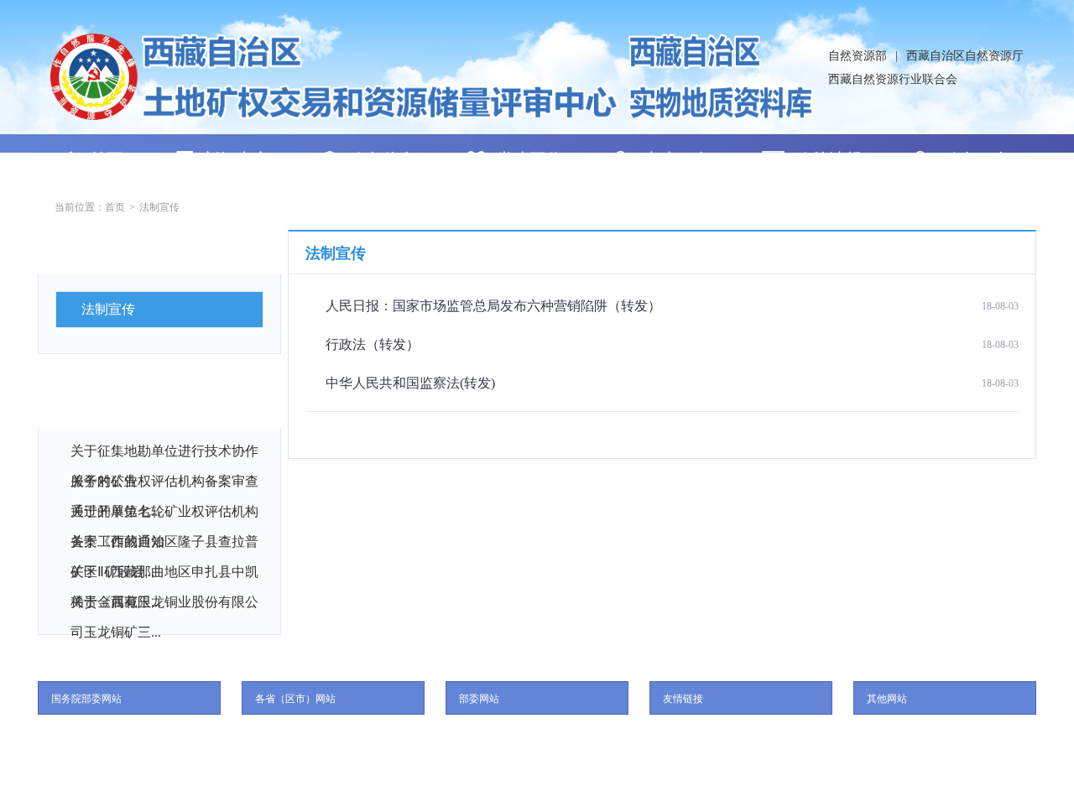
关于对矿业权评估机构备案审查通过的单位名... (164, 485)
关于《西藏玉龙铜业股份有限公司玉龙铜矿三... (164, 606)
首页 (115, 207)
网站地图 (603, 738)
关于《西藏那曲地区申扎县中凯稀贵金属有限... (164, 576)
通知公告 (97, 405)
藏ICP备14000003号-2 (560, 787)
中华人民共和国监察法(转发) (410, 383)
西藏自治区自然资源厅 (965, 55)
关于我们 (537, 738)
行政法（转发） (373, 344)
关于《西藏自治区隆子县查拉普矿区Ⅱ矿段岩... (164, 545)
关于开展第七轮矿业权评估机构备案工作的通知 (164, 515)
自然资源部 (857, 55)
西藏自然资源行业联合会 (892, 79)
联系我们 (470, 738)
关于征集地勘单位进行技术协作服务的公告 (164, 455)
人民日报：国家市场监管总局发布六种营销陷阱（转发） (493, 306)
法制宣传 (159, 207)
